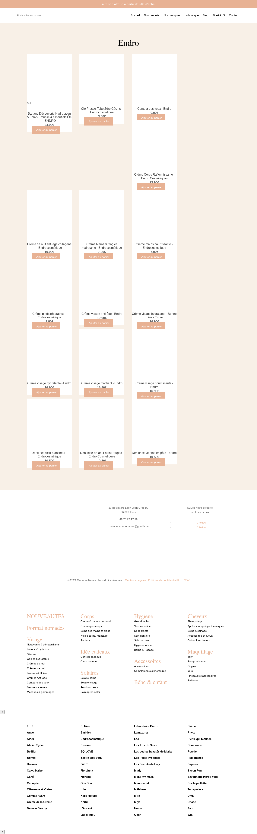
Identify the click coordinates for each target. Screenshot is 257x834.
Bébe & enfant (150, 682)
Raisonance (195, 757)
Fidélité (216, 15)
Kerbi (84, 802)
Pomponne (195, 745)
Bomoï (31, 757)
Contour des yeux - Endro (154, 108)
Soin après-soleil (90, 691)
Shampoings (195, 621)
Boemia (32, 764)
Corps (87, 616)
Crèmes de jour (36, 663)
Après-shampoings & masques (206, 626)
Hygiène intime (143, 645)
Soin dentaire (142, 635)
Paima (192, 726)
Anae (30, 732)
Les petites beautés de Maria (153, 751)
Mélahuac (140, 789)
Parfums (85, 640)
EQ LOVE (87, 751)
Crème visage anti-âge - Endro (101, 313)
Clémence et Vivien (39, 789)
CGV (186, 580)
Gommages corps (91, 626)
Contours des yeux (38, 682)
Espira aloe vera (91, 757)
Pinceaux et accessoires (202, 675)
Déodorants (141, 630)
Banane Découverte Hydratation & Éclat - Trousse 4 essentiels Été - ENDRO (49, 117)
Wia (190, 814)
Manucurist (141, 783)
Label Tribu (88, 814)
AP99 (30, 738)
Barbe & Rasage (144, 649)
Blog (205, 15)
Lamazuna (141, 732)
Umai (191, 795)
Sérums (31, 654)
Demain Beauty (37, 808)
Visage (34, 639)
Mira (137, 795)
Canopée (33, 783)
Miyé (137, 802)
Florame (86, 776)
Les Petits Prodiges (147, 757)
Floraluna (87, 770)
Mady (137, 770)
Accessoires (147, 660)
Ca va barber (35, 770)
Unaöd (192, 802)
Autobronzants (89, 687)
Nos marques (172, 15)
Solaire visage (89, 682)
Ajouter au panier (46, 129)
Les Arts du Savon (146, 745)
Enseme (86, 745)
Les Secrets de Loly (147, 764)
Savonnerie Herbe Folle (203, 776)
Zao (190, 808)
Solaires (90, 672)
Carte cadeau (89, 661)
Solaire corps (88, 677)
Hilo (83, 789)
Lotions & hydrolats (38, 649)
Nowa (138, 808)
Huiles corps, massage (94, 635)
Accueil (135, 15)
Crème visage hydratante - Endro (49, 383)
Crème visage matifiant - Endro (101, 383)
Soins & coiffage (197, 630)
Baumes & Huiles (37, 673)
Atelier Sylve (35, 745)
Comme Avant (36, 795)
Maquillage (200, 651)
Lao (136, 738)
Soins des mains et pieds (95, 630)
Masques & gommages (40, 691)
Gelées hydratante (38, 658)
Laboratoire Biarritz (147, 726)
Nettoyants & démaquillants (43, 644)
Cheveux (197, 616)
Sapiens (193, 764)
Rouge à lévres (197, 661)
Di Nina (85, 726)
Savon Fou (195, 770)
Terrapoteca (195, 789)
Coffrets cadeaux (91, 656)
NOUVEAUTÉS (46, 616)
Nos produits (152, 15)
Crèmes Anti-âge (37, 677)
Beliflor (31, 751)
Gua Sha (86, 783)
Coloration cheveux (199, 640)
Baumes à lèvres (37, 687)
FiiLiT (84, 764)
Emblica (86, 732)
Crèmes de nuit (36, 668)
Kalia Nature (89, 795)
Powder (193, 751)
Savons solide (142, 626)
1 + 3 (30, 726)
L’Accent (86, 808)
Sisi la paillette (197, 783)
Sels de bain (141, 640)
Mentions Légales (135, 580)
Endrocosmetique (92, 738)
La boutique (192, 15)
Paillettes (193, 680)
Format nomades (46, 627)
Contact (234, 15)
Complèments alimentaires (150, 670)
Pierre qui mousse (199, 738)
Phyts (191, 732)
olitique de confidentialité (165, 580)
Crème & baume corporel (96, 621)
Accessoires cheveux (200, 635)
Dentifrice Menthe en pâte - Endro (154, 452)
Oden (137, 814)
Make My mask (144, 776)
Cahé (30, 776)
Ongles (192, 666)
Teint (190, 656)
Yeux (190, 670)
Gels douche (141, 621)
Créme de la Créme (39, 802)
